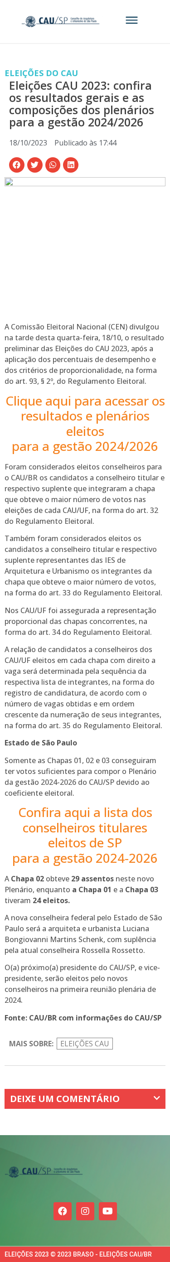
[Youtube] (108, 1211)
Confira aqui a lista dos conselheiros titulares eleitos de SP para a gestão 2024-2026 (85, 834)
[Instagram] (85, 1211)
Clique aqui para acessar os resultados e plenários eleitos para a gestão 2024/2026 (85, 423)
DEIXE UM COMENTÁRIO (65, 1099)
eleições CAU (84, 1044)
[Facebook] (62, 1211)
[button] (16, 165)
